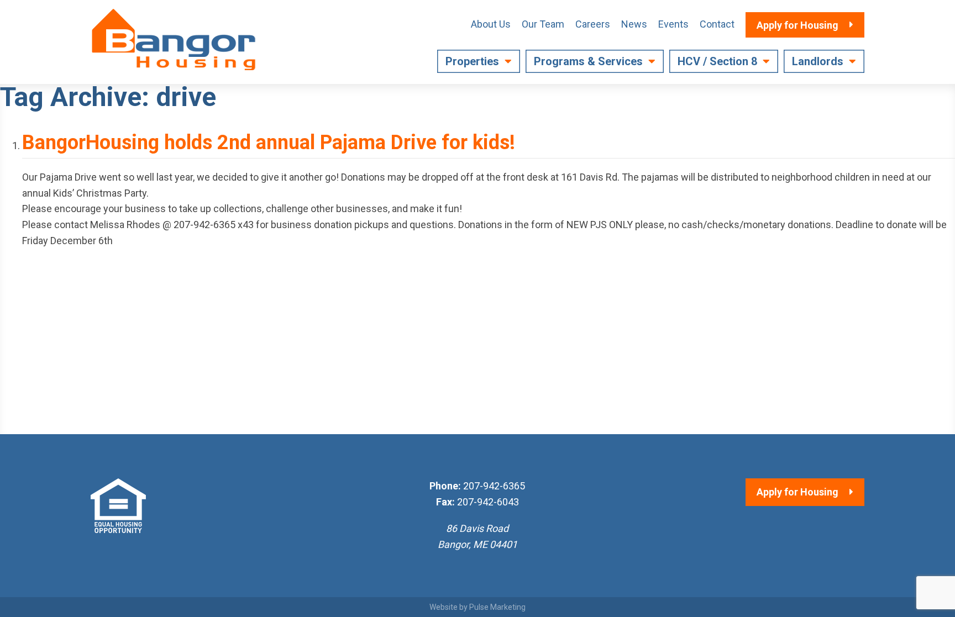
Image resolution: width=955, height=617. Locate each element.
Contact (717, 24)
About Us (491, 24)
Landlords (817, 61)
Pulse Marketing (497, 607)
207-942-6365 (494, 486)
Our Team (543, 24)
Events (673, 24)
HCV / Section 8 (717, 61)
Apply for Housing (797, 492)
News (634, 24)
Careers (592, 24)
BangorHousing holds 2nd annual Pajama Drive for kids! (268, 142)
